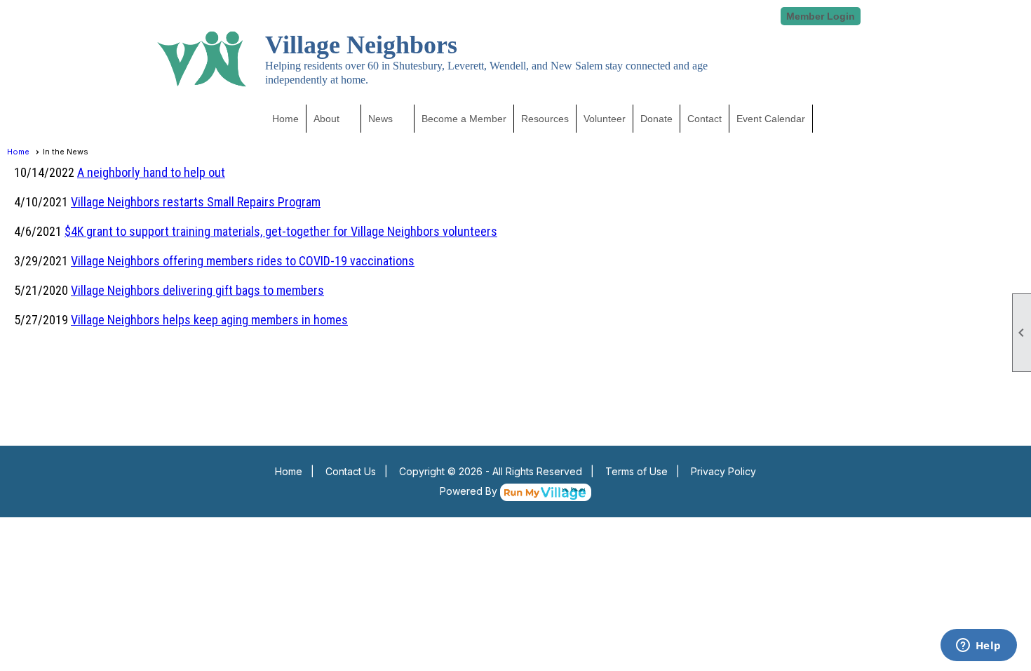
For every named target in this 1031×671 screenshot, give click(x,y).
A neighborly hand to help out (151, 172)
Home (285, 118)
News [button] (380, 118)
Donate (656, 118)
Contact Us (350, 471)
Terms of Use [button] (636, 471)
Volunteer (605, 118)
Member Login (820, 16)
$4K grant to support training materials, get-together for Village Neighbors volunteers (281, 231)
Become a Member (464, 118)
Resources (545, 118)
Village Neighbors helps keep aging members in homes (209, 319)
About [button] (326, 118)
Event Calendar (770, 118)
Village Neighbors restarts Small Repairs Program (196, 201)
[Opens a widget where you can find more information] (978, 646)
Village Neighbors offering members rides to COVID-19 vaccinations (243, 260)
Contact (704, 118)
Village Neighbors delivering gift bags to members (197, 290)
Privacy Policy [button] (723, 471)
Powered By (470, 491)
